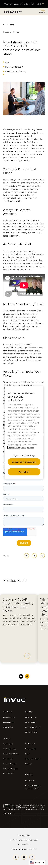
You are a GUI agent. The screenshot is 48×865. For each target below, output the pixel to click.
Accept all (24, 472)
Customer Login (9, 749)
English (37, 862)
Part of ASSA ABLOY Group (24, 849)
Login (26, 4)
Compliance (8, 759)
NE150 (11, 139)
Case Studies (30, 749)
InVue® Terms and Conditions (24, 840)
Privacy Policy (24, 835)
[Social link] (16, 857)
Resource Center (11, 32)
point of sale (13, 254)
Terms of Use (24, 844)
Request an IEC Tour (11, 754)
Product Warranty (10, 764)
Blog (27, 754)
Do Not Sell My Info (33, 727)
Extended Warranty (10, 769)
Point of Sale (8, 727)
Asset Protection (10, 717)
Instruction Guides (32, 759)
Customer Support (12, 4)
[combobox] (37, 4)
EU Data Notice (31, 732)
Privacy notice (27, 447)
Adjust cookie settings (24, 455)
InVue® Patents (9, 774)
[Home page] (12, 11)
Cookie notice (14, 447)
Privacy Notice (31, 722)
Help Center (8, 744)
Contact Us (29, 780)
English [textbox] (38, 4)
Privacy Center (31, 717)
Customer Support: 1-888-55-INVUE (33, 787)
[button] (26, 656)
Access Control (9, 722)
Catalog (28, 764)
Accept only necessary (24, 462)
